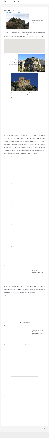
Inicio (33, 1)
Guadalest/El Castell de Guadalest (14, 12)
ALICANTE (6, 12)
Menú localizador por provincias (41, 1)
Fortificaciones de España (10, 2)
